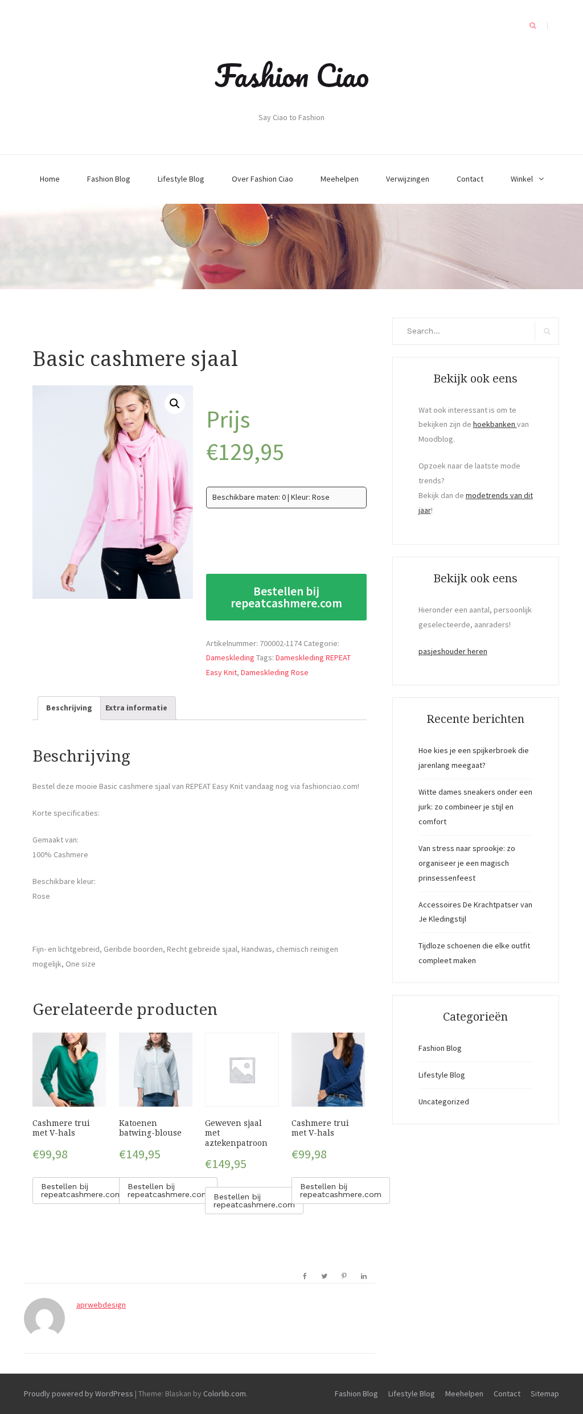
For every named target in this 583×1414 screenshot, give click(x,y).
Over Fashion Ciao (262, 179)
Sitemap (545, 1393)
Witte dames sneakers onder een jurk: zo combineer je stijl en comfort (475, 807)
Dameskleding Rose (275, 672)
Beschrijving (69, 707)
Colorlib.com (224, 1393)
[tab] (69, 708)
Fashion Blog (108, 179)
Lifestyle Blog (181, 179)
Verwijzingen (407, 179)
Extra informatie (136, 707)
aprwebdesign (101, 1305)
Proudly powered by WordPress (78, 1393)
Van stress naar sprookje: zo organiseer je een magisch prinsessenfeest (466, 863)
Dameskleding (230, 657)
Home (50, 179)
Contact (470, 179)
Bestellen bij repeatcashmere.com (286, 597)
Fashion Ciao (292, 75)
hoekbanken (495, 424)
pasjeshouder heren (452, 651)
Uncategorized (443, 1101)
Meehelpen (340, 179)
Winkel (522, 179)
